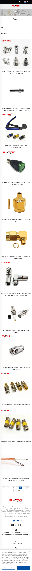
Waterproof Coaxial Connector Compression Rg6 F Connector (16, 441)
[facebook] (10, 520)
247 (17, 487)
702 (15, 490)
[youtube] (18, 520)
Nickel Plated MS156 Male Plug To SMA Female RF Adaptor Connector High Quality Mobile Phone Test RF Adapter (16, 109)
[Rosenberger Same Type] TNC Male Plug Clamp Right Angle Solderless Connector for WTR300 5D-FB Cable (16, 294)
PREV (4, 487)
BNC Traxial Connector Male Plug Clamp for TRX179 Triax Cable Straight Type (16, 368)
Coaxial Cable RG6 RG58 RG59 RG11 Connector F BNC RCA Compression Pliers (16, 146)
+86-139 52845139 (17, 544)
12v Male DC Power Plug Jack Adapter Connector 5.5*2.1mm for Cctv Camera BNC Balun (16, 183)
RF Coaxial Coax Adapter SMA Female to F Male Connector (16, 404)
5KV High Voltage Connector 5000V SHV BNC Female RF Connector (16, 331)
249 (24, 487)
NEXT (19, 490)
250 (28, 487)
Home (14, 14)
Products (19, 14)
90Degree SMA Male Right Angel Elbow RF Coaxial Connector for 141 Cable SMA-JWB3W (16, 257)
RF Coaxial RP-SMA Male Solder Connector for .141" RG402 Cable (16, 220)
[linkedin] (14, 520)
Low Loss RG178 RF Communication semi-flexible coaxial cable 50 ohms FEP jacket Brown (16, 479)
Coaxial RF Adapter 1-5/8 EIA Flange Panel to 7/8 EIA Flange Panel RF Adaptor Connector (16, 72)
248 (20, 487)
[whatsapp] (22, 520)
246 (13, 487)
